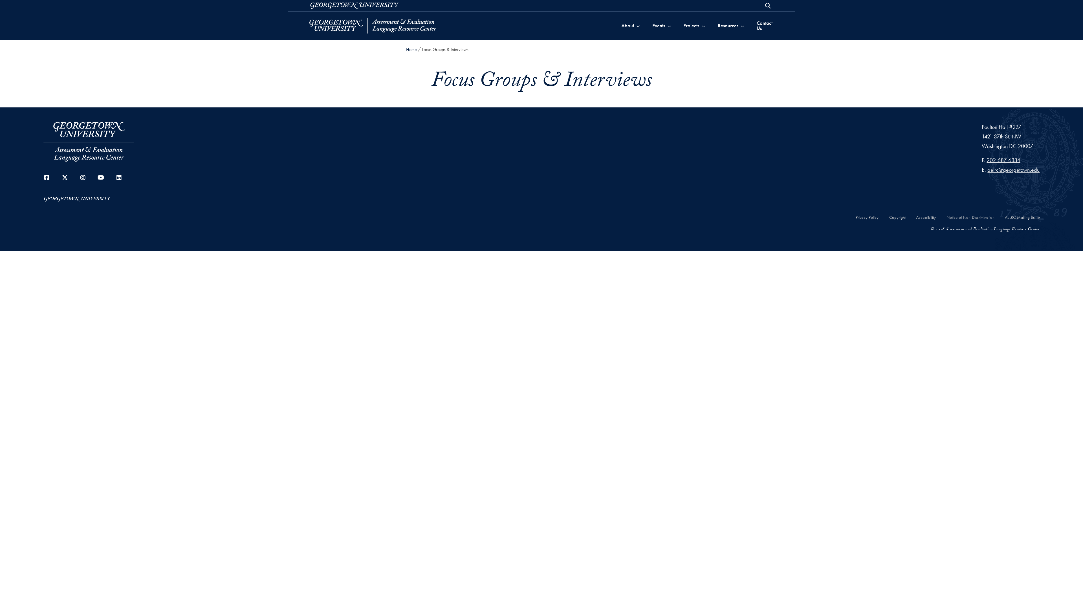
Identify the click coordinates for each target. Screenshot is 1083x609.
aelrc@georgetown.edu (1013, 169)
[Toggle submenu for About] (638, 26)
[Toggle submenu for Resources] (742, 26)
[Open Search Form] (768, 5)
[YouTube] (101, 177)
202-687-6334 (1003, 160)
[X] (64, 177)
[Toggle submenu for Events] (669, 26)
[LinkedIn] (119, 177)
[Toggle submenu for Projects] (703, 26)
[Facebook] (46, 177)
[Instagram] (83, 177)
